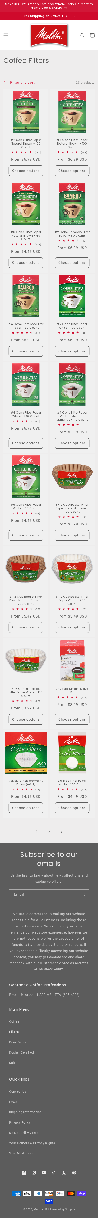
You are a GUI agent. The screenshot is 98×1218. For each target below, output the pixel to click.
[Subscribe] (84, 894)
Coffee (14, 1021)
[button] (6, 35)
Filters (14, 1032)
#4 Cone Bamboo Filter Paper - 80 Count (26, 325)
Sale (12, 1063)
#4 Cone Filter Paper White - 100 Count (26, 414)
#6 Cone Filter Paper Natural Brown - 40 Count (26, 235)
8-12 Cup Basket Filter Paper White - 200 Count (72, 600)
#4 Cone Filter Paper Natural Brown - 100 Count (72, 143)
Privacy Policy (20, 1122)
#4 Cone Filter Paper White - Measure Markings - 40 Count (72, 416)
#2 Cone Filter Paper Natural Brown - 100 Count (26, 143)
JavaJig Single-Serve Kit (72, 690)
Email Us (16, 995)
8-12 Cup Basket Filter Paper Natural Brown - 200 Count (26, 600)
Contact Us (17, 1091)
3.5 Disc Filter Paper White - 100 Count (72, 782)
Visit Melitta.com (22, 1153)
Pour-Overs (17, 1042)
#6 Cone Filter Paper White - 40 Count (26, 506)
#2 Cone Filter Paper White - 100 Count (72, 325)
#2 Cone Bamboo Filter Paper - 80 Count (72, 233)
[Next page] (61, 832)
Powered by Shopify (62, 1209)
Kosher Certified (21, 1052)
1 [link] (37, 832)
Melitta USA (41, 1209)
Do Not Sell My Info (23, 1133)
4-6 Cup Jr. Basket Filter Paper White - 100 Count (26, 692)
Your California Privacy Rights (32, 1143)
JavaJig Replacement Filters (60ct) (26, 782)
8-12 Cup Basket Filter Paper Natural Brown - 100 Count (72, 508)
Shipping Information (25, 1112)
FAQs (13, 1102)
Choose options (26, 171)
